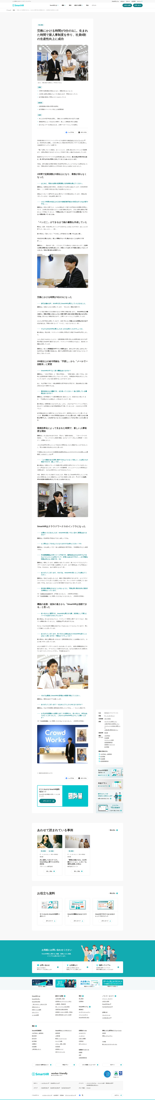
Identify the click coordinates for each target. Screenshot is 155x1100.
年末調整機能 (44, 596)
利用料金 (59, 621)
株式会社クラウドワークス (76, 140)
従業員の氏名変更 (45, 594)
